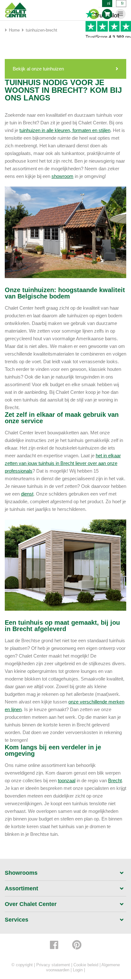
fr (122, 3)
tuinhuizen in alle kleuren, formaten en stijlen (64, 130)
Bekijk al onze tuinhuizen (38, 68)
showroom (62, 176)
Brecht (115, 780)
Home (14, 30)
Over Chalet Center (31, 904)
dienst (27, 494)
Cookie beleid (85, 964)
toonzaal (66, 780)
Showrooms (21, 873)
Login (78, 970)
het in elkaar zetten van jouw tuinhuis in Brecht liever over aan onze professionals (63, 463)
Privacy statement (53, 964)
